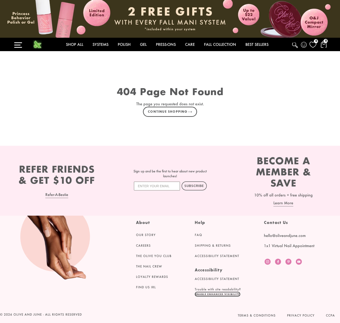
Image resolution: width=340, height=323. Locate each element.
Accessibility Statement (217, 256)
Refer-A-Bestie (56, 194)
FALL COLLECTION (220, 44)
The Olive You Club (154, 256)
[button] (218, 294)
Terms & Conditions (257, 315)
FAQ (198, 235)
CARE (190, 44)
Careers (143, 245)
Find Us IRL (146, 287)
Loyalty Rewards (152, 277)
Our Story (146, 235)
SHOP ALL (74, 44)
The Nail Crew (149, 266)
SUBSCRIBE (194, 186)
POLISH (124, 44)
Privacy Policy (301, 315)
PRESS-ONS (166, 44)
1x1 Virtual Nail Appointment (289, 245)
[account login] (304, 45)
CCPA (330, 315)
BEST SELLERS (257, 44)
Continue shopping (167, 111)
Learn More (283, 202)
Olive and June (27, 314)
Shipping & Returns (213, 245)
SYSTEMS (100, 44)
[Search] (295, 47)
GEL (143, 44)
